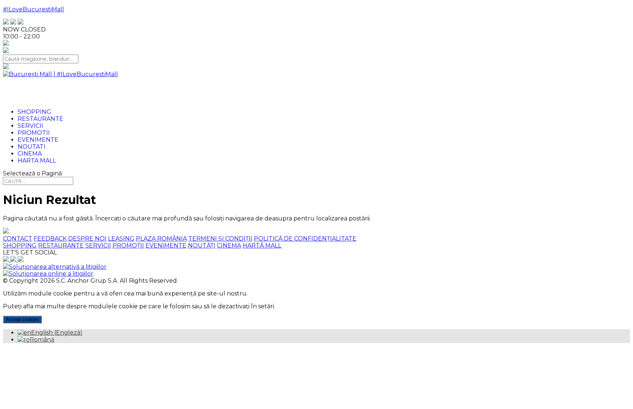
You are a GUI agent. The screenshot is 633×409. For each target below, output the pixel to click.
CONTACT (17, 238)
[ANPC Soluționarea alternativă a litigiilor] (55, 266)
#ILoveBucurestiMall (33, 9)
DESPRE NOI (87, 238)
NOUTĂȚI (201, 245)
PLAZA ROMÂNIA (161, 238)
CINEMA (229, 245)
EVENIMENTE (165, 245)
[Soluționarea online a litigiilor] (48, 273)
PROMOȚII (128, 245)
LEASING (121, 238)
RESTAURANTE (61, 245)
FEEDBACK (50, 238)
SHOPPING (20, 245)
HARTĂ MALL (262, 245)
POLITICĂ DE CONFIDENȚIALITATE (305, 238)
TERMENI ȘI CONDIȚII (220, 238)
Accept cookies (22, 319)
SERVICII (98, 245)
